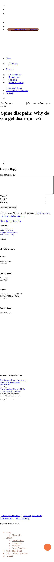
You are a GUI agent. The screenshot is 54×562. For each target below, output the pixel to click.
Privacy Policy (22, 518)
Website (3, 202)
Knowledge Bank (14, 88)
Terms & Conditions (10, 515)
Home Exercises (16, 82)
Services (9, 69)
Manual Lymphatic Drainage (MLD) (12, 389)
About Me (13, 63)
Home (8, 58)
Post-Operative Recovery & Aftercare (12, 380)
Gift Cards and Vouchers (17, 90)
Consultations (18, 540)
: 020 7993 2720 (25, 29)
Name (3, 196)
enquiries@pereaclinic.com (9, 233)
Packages (16, 545)
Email (3, 199)
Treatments (16, 543)
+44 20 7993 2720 (6, 230)
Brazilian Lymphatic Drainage (10, 391)
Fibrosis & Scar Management (10, 382)
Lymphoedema (5, 385)
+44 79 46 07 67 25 (7, 235)
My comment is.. (7, 175)
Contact (9, 93)
